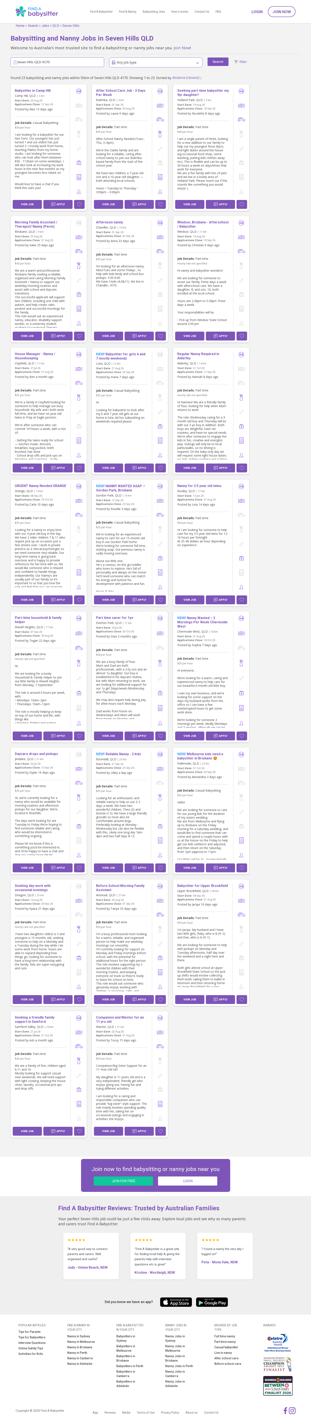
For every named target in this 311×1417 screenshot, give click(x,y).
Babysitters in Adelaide (125, 1384)
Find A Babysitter (101, 11)
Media (126, 1412)
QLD (55, 26)
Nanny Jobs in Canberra (175, 1374)
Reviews (110, 1412)
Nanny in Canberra (80, 1358)
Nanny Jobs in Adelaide (175, 1384)
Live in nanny (223, 1352)
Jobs (45, 26)
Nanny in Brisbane (79, 1347)
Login (257, 12)
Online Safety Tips (30, 1348)
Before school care (227, 1363)
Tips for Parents (29, 1332)
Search (33, 26)
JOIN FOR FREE (123, 1181)
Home (20, 26)
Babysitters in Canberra (125, 1374)
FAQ (218, 11)
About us (192, 1412)
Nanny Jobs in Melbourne (175, 1348)
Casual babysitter (226, 1347)
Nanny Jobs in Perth (179, 1366)
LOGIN (188, 1181)
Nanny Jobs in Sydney (175, 1338)
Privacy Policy (170, 1412)
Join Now (281, 12)
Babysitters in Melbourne (125, 1348)
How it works (179, 11)
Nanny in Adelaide (79, 1363)
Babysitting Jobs (154, 11)
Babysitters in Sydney (125, 1338)
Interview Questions (32, 1343)
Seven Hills (70, 26)
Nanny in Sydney (78, 1336)
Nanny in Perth (77, 1352)
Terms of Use (146, 1412)
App (95, 1412)
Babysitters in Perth (129, 1366)
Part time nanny (225, 1341)
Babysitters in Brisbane (125, 1358)
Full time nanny (224, 1336)
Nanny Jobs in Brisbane (175, 1358)
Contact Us (202, 11)
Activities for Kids (30, 1353)
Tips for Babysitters (31, 1337)
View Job (27, 204)
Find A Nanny (127, 11)
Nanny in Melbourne (81, 1341)
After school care (226, 1358)
